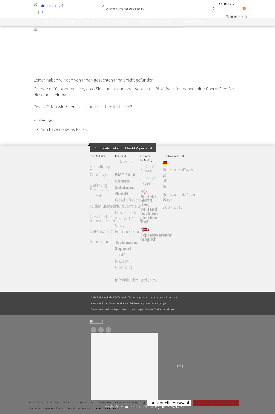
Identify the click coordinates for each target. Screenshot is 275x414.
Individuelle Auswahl (169, 403)
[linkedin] (108, 330)
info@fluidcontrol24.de (136, 280)
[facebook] (93, 330)
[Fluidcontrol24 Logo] (49, 9)
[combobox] (158, 8)
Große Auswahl (149, 169)
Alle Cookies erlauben (216, 403)
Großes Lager (149, 181)
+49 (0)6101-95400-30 (124, 261)
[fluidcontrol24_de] (96, 323)
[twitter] (101, 330)
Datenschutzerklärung (106, 408)
